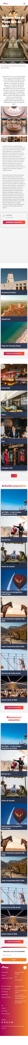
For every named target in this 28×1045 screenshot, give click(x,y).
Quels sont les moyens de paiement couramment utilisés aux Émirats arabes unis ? (20, 996)
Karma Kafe (5, 388)
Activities (15, 66)
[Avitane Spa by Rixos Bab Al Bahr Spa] (24, 139)
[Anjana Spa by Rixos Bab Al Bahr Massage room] (11, 139)
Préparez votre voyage (6, 978)
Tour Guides (3, 1008)
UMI (3, 441)
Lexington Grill (7, 468)
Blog (16, 977)
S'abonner (14, 959)
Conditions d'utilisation (5, 1013)
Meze (3, 415)
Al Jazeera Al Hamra (8, 293)
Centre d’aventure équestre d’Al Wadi (13, 620)
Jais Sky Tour (6, 540)
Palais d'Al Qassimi (4, 994)
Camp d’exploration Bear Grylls (12, 647)
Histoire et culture (4, 991)
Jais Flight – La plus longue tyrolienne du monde (11, 513)
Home (3, 66)
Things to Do (8, 66)
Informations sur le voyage (6, 986)
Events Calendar (19, 980)
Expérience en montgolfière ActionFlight (11, 593)
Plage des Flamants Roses (11, 346)
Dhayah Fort (5, 319)
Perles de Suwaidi (8, 567)
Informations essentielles (5, 988)
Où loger (3, 975)
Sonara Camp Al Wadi (9, 700)
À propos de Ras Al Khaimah (19, 973)
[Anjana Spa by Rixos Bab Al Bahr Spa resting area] (17, 139)
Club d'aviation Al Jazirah (6, 997)
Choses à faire (4, 972)
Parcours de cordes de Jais (11, 673)
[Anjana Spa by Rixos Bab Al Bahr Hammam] (4, 139)
